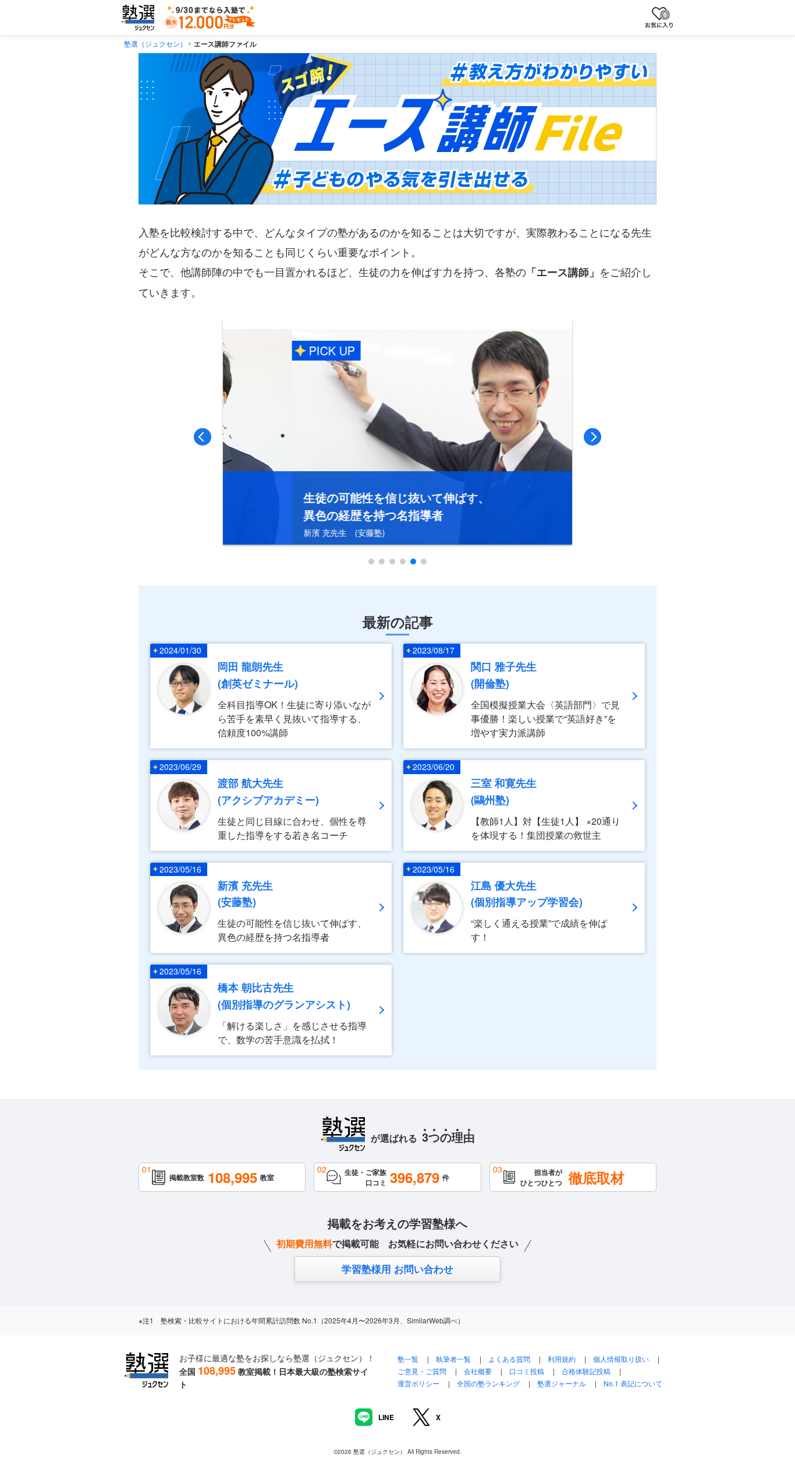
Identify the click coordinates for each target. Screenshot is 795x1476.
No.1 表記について (633, 1383)
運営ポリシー (418, 1383)
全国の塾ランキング (488, 1383)
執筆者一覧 (453, 1359)
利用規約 (562, 1359)
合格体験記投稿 (586, 1371)
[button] (371, 561)
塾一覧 (408, 1359)
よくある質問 (510, 1359)
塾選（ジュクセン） (155, 43)
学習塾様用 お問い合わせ (397, 1269)
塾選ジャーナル (561, 1383)
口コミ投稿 (526, 1371)
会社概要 (478, 1371)
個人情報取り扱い (621, 1359)
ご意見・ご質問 (422, 1371)
